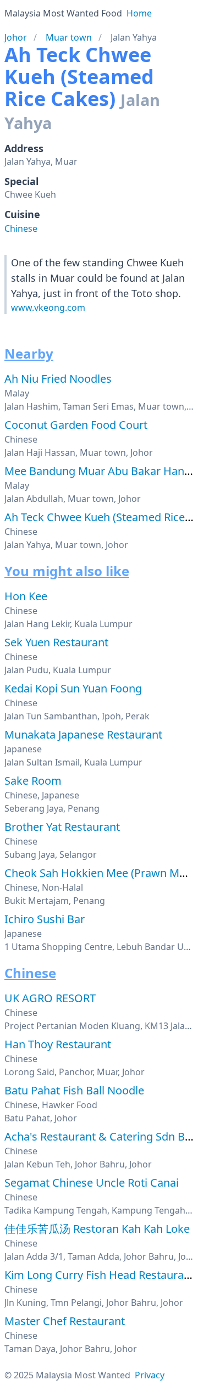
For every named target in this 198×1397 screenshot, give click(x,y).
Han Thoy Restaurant (57, 1044)
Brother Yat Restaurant (62, 826)
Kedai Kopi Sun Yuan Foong (73, 688)
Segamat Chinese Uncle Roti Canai (91, 1182)
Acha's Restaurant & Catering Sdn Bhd (101, 1136)
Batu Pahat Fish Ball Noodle (74, 1090)
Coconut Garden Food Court (75, 424)
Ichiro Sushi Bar (44, 919)
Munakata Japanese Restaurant (83, 734)
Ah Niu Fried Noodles (58, 378)
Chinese (20, 228)
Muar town (69, 37)
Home (139, 13)
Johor (15, 37)
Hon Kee (25, 596)
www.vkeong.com (48, 307)
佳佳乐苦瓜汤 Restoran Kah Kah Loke (97, 1228)
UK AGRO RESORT (50, 998)
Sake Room (33, 780)
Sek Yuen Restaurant (56, 642)
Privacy (149, 1375)
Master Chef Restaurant (64, 1321)
